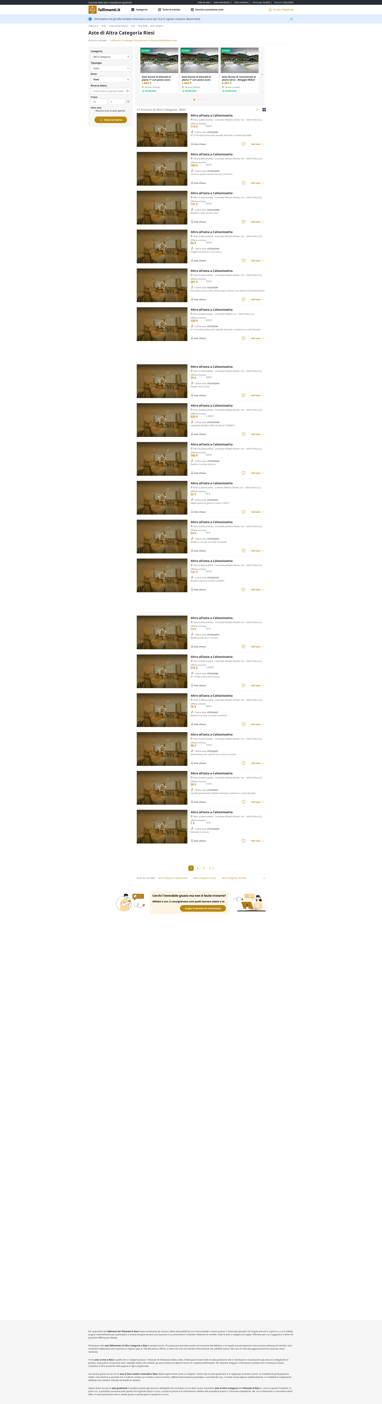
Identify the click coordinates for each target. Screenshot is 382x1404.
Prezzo (94, 97)
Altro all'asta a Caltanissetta (212, 115)
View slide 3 (201, 99)
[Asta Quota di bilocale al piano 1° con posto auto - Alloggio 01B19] (159, 60)
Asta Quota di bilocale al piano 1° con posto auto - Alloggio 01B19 (156, 79)
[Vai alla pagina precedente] (204, 868)
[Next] (262, 74)
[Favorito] (243, 144)
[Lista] (257, 110)
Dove (94, 74)
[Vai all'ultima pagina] (211, 868)
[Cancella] (128, 57)
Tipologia (96, 63)
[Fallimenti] (104, 9)
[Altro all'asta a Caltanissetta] (162, 130)
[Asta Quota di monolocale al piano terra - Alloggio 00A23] (240, 60)
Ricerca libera (99, 85)
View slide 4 (205, 99)
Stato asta (96, 107)
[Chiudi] (291, 19)
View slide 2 (198, 99)
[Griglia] (264, 110)
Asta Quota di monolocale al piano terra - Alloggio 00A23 (239, 78)
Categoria (96, 51)
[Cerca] (128, 91)
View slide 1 (194, 99)
